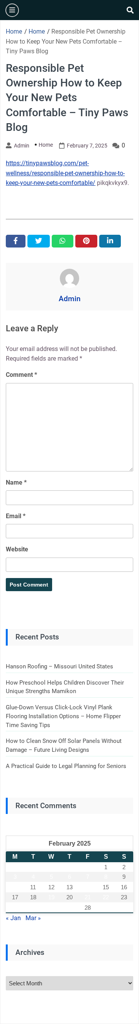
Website (17, 549)
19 (51, 897)
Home (46, 145)
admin (21, 145)
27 (69, 907)
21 (88, 897)
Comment (21, 374)
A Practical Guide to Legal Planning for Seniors (66, 766)
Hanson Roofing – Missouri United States (59, 666)
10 (15, 887)
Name (16, 482)
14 (88, 887)
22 (106, 897)
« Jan (13, 918)
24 (15, 907)
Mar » (33, 918)
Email (15, 516)
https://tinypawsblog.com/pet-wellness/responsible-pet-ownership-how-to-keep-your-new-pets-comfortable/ (65, 172)
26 (51, 907)
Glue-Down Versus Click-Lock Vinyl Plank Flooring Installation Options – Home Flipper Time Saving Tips (63, 716)
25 (33, 907)
